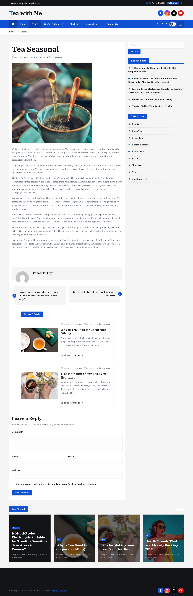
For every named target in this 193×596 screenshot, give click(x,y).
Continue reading (71, 354)
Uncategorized (139, 179)
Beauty (135, 124)
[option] (58, 538)
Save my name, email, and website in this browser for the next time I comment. (56, 484)
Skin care (136, 165)
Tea (34, 24)
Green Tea (137, 137)
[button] (178, 510)
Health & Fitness (53, 24)
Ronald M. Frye (21, 57)
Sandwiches (92, 24)
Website (16, 470)
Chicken (74, 24)
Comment (17, 431)
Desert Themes (59, 590)
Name (15, 456)
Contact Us (112, 24)
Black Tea (137, 130)
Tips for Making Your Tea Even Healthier (153, 106)
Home (23, 24)
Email (71, 456)
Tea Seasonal (23, 31)
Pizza (135, 158)
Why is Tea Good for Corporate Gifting (152, 99)
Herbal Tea (138, 151)
